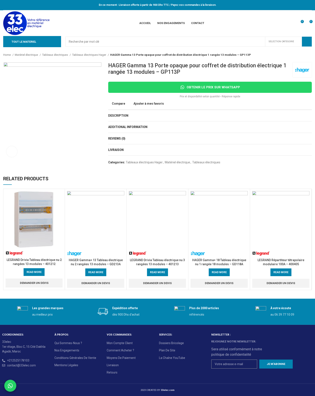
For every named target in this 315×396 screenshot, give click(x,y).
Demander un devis (34, 283)
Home (7, 54)
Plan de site (167, 350)
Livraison (113, 365)
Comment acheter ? (120, 350)
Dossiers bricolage (171, 343)
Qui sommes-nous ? (68, 343)
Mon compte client (120, 343)
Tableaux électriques (55, 54)
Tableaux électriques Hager (89, 54)
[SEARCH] (307, 42)
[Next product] (310, 55)
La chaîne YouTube (172, 358)
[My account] (292, 23)
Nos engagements (66, 350)
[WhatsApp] (10, 386)
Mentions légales (66, 365)
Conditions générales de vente (75, 358)
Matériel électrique (27, 54)
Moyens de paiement (121, 358)
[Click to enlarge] (11, 151)
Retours (112, 372)
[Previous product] (301, 55)
